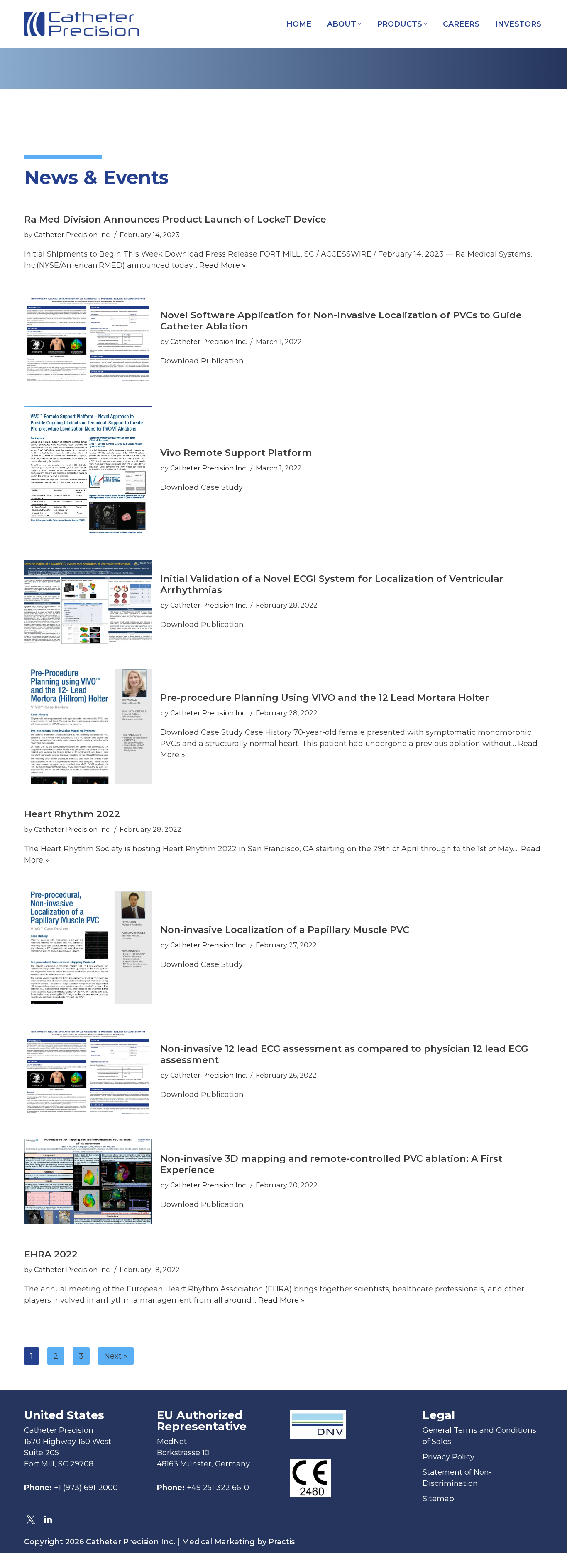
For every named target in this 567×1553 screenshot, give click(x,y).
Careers (461, 24)
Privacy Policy (448, 1456)
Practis (282, 1541)
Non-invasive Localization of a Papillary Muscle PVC (284, 929)
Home (298, 24)
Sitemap (438, 1498)
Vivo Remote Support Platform (236, 452)
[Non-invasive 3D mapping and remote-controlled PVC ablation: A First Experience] (88, 1181)
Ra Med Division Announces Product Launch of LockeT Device (175, 219)
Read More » (222, 265)
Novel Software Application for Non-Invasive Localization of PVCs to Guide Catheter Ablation (341, 320)
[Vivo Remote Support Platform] (88, 470)
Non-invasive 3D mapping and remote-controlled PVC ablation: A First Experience (331, 1164)
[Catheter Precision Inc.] (81, 24)
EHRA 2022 (51, 1254)
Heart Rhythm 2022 (72, 814)
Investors (518, 24)
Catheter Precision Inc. (72, 234)
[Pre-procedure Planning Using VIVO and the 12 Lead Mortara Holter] (88, 726)
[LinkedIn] (48, 1519)
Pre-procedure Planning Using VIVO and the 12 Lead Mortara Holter (324, 697)
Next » (115, 1356)
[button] (359, 23)
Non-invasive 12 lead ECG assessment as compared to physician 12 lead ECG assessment (344, 1054)
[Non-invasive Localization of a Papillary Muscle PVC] (88, 947)
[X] (30, 1519)
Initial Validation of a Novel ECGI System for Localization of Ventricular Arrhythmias (331, 584)
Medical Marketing (218, 1541)
